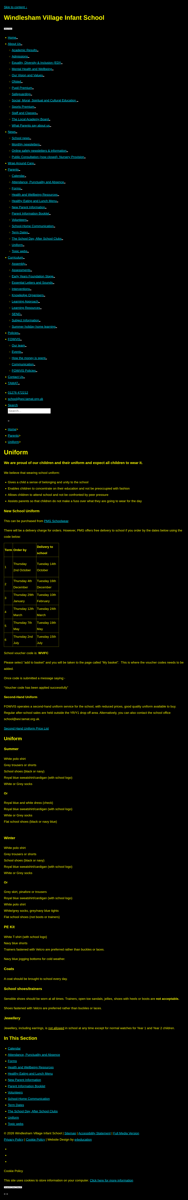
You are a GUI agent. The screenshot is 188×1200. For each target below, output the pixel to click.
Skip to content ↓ (15, 7)
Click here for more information (111, 1180)
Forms (12, 1061)
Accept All (7, 1187)
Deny (13, 1187)
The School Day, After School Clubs (33, 1111)
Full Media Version (126, 1133)
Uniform (13, 442)
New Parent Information (24, 1080)
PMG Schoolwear (56, 521)
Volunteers (15, 1092)
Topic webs (15, 1124)
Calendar (14, 1048)
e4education (83, 1139)
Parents (13, 435)
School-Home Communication (29, 1098)
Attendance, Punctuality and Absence (34, 1054)
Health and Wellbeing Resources (31, 1067)
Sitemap (70, 1133)
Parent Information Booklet (26, 1086)
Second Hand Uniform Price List (26, 728)
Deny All (19, 1187)
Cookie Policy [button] (35, 1139)
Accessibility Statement (94, 1133)
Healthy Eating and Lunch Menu (30, 1073)
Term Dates (16, 1105)
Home (12, 429)
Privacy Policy (13, 1139)
